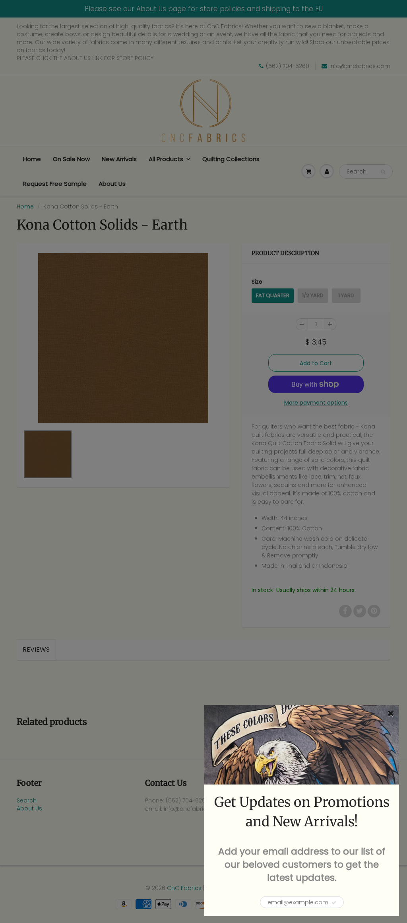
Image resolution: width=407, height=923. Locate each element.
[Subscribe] (334, 902)
